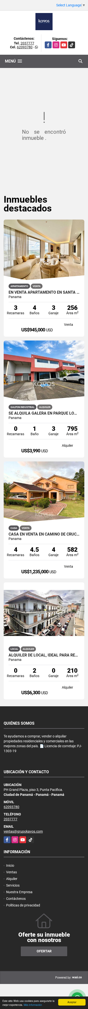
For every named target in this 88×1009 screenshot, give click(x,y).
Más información (33, 1005)
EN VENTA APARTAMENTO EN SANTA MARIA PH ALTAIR (44, 292)
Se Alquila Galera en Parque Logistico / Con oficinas (44, 413)
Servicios (13, 885)
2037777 (27, 43)
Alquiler (11, 879)
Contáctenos (16, 899)
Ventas (11, 872)
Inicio (10, 865)
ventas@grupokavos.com (23, 831)
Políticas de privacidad (23, 905)
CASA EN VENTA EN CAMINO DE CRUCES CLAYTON (44, 534)
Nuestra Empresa (19, 892)
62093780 (25, 47)
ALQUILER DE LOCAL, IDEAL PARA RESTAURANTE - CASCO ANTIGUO (44, 655)
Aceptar (71, 1002)
